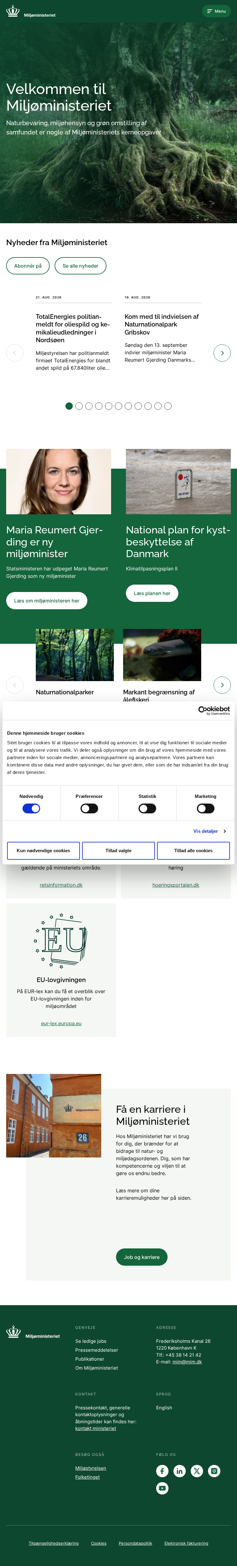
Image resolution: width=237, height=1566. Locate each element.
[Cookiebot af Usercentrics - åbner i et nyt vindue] (203, 710)
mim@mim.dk (187, 1362)
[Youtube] (162, 1488)
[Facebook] (162, 1471)
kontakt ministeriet (95, 1428)
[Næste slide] (222, 685)
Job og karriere (142, 1257)
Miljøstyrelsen (90, 1468)
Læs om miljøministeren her (46, 601)
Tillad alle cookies (193, 850)
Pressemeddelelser (96, 1350)
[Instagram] (214, 1471)
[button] (69, 406)
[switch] (89, 808)
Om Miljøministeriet (96, 1368)
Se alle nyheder (80, 266)
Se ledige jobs (90, 1341)
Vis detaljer (205, 831)
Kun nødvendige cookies (43, 850)
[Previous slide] (14, 353)
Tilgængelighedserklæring (54, 1543)
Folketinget (87, 1477)
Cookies (98, 1543)
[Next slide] (222, 353)
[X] (197, 1471)
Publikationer (89, 1359)
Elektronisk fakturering (186, 1543)
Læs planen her (152, 593)
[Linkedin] (179, 1471)
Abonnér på (28, 266)
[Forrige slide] (14, 685)
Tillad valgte (118, 850)
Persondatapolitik (135, 1543)
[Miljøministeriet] (31, 11)
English (164, 1408)
